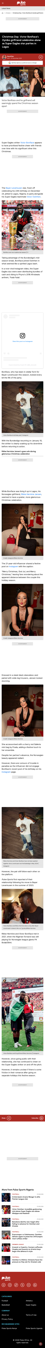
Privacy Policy (7, 1319)
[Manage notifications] (40, 1344)
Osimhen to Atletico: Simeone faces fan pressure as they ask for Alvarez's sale (27, 1261)
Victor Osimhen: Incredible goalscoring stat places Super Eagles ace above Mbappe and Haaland (27, 1211)
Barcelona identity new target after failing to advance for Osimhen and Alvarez (25, 1224)
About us (5, 1315)
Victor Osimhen (34, 197)
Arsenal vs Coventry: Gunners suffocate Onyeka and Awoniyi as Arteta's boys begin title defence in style (27, 1249)
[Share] (41, 57)
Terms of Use (31, 1315)
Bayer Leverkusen (14, 188)
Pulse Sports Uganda (34, 1328)
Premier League (18, 1244)
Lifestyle (8, 13)
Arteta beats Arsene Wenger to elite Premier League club (26, 1198)
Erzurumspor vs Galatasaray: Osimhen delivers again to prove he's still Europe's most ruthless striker (27, 1236)
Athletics (29, 1301)
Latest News (6, 8)
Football (15, 1194)
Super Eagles (31, 1305)
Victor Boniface (27, 143)
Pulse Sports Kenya (9, 1328)
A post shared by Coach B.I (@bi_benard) (22, 365)
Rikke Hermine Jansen (31, 494)
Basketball (6, 1305)
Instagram (13, 566)
